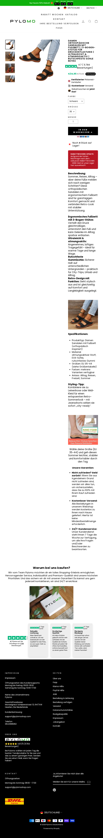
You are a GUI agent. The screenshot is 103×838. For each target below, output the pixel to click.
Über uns (57, 678)
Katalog (71, 14)
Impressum (58, 718)
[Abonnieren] (88, 782)
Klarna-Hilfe (58, 686)
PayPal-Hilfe (58, 690)
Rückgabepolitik (60, 714)
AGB (55, 694)
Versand (57, 706)
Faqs (59, 27)
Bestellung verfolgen (62, 702)
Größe (73, 107)
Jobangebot (59, 722)
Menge (72, 117)
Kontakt (59, 19)
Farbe (72, 96)
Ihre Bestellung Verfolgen (59, 23)
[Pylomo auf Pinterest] (54, 789)
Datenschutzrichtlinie (63, 710)
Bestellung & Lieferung (63, 698)
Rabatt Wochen (52, 14)
